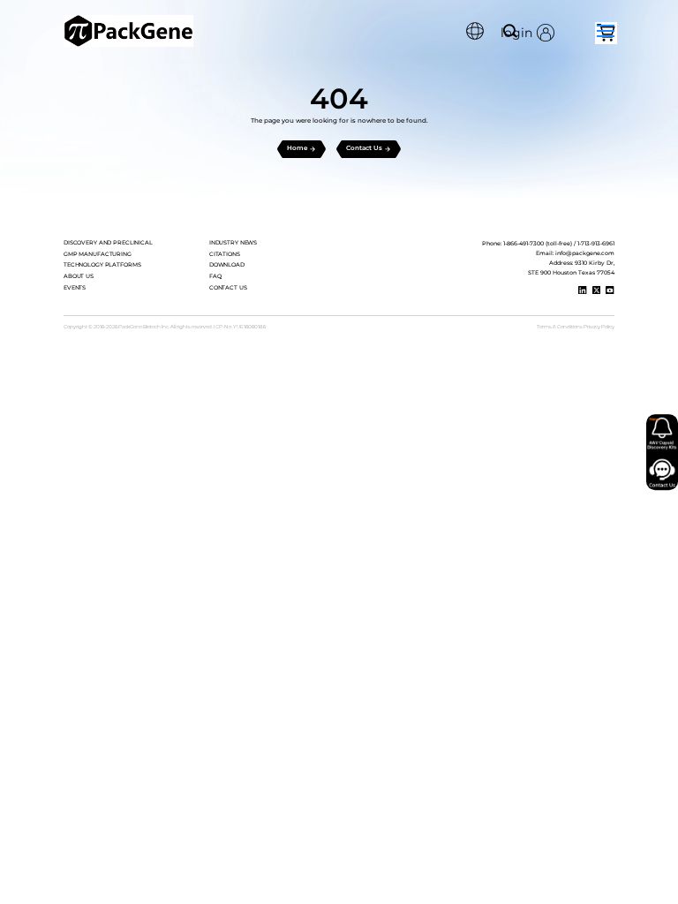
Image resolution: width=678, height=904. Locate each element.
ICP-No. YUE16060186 (240, 326)
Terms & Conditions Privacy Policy (575, 326)
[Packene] (128, 31)
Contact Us (228, 287)
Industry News (233, 242)
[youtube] (610, 290)
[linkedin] (582, 290)
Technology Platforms (102, 264)
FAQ (215, 276)
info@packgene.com (584, 253)
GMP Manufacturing (98, 254)
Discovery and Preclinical (108, 242)
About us (79, 276)
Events (75, 287)
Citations (224, 254)
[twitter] (596, 290)
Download (227, 264)
